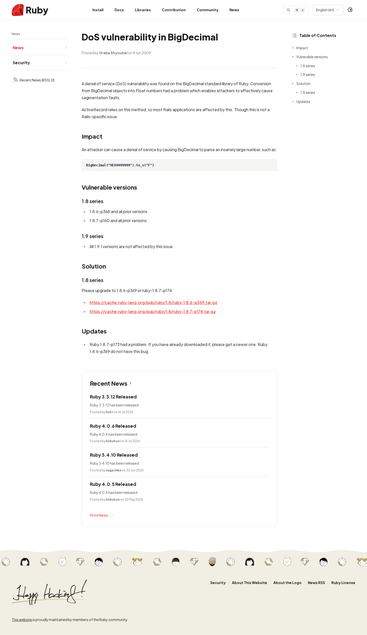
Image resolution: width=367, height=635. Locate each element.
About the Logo (287, 582)
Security (218, 582)
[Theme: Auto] (350, 10)
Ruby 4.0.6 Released (113, 426)
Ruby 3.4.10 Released (114, 455)
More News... (100, 515)
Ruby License (343, 582)
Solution (303, 83)
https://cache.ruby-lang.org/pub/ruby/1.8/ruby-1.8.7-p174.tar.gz (153, 311)
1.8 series (307, 65)
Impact (302, 47)
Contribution (174, 9)
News (234, 9)
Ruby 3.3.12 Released (113, 396)
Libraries (143, 9)
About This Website (249, 582)
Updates (303, 101)
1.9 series (307, 74)
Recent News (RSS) (35, 80)
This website (22, 619)
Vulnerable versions (312, 56)
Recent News (108, 383)
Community (207, 9)
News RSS (316, 582)
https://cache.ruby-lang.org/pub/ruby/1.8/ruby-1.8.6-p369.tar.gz (153, 302)
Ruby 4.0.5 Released (113, 484)
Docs (119, 9)
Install (98, 9)
